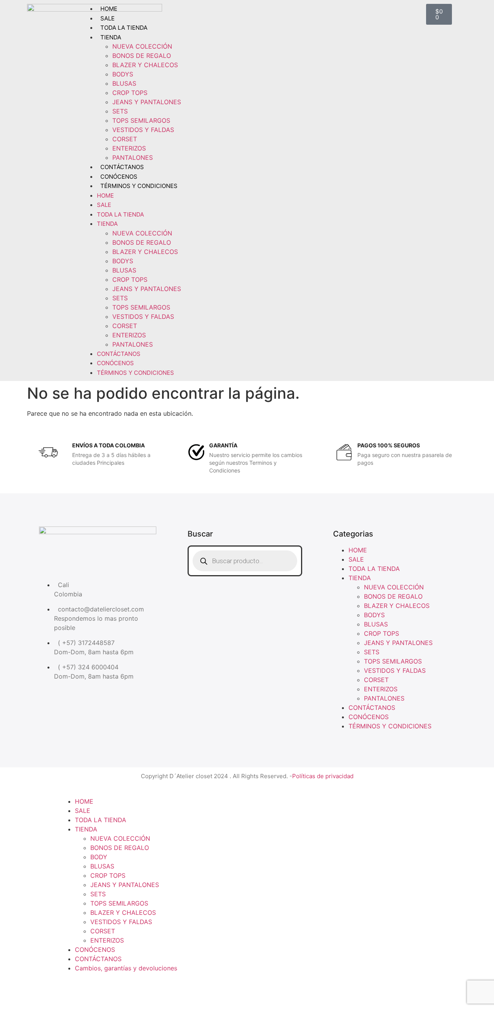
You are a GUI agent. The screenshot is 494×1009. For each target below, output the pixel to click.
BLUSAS (124, 83)
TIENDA (110, 37)
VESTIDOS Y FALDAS (143, 130)
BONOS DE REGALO (141, 55)
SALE (107, 18)
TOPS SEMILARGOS (141, 120)
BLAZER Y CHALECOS (145, 65)
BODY (98, 857)
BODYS (122, 74)
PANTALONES (132, 157)
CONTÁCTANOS (122, 167)
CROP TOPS (129, 92)
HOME (108, 8)
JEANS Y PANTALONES (146, 102)
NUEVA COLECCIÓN (142, 46)
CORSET (124, 139)
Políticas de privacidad (323, 776)
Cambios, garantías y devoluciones (126, 968)
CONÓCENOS (118, 176)
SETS (120, 111)
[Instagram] (244, 593)
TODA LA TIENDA (123, 27)
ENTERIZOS (129, 148)
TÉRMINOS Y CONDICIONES (139, 186)
